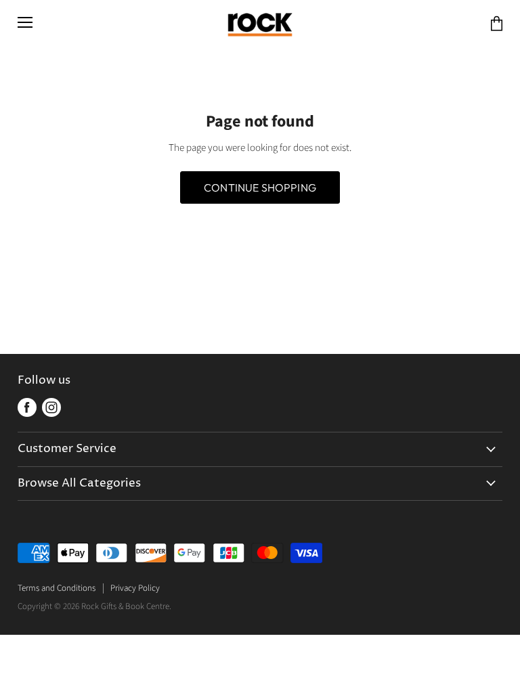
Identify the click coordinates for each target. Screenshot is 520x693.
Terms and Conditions (56, 588)
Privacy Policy (135, 588)
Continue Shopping (260, 187)
